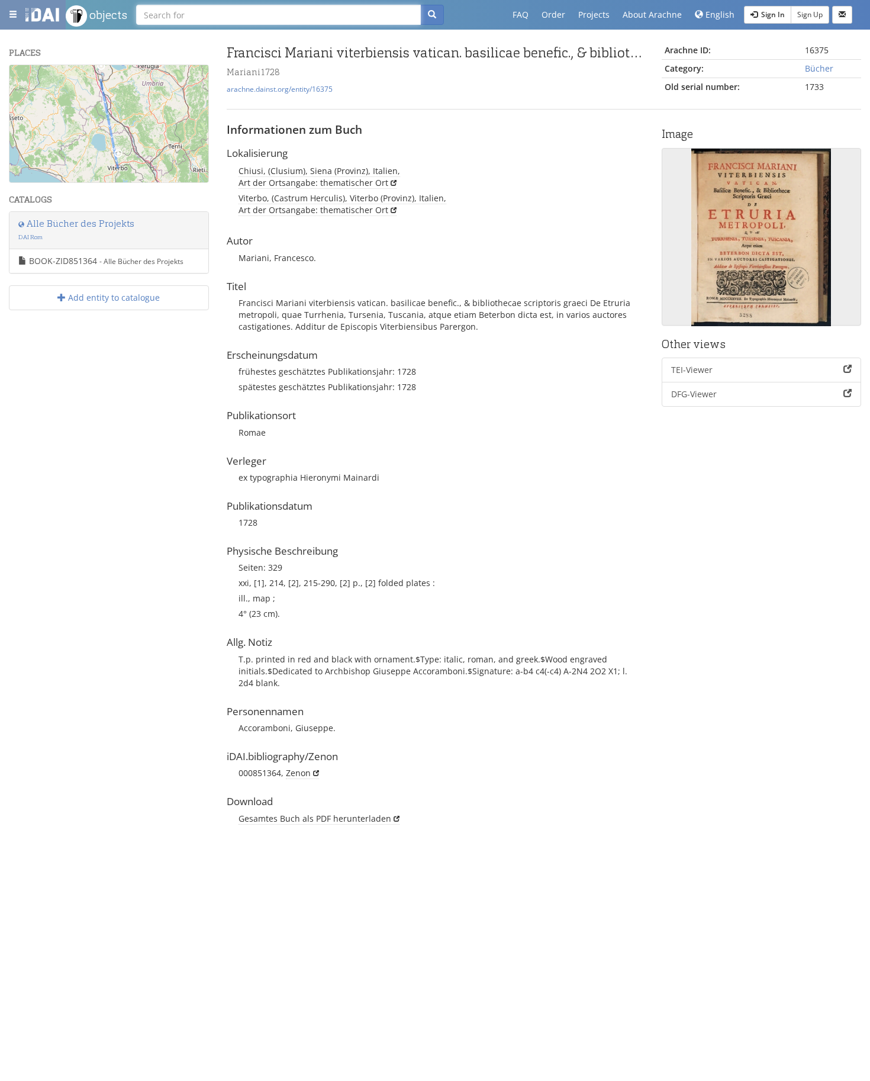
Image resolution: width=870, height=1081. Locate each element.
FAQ (521, 14)
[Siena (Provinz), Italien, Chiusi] (101, 68)
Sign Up (810, 14)
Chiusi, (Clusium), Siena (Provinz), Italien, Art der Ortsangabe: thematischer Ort (319, 176)
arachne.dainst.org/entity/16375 (280, 89)
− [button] (26, 98)
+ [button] (26, 80)
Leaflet (91, 177)
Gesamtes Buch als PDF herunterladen (315, 818)
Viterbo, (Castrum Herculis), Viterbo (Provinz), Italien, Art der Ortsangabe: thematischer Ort (342, 203)
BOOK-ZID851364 (105, 260)
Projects (594, 14)
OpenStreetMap (181, 177)
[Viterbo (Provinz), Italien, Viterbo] (118, 156)
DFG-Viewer (694, 394)
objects (107, 14)
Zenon (298, 772)
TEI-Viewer (692, 369)
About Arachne (652, 14)
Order (553, 14)
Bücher (819, 68)
